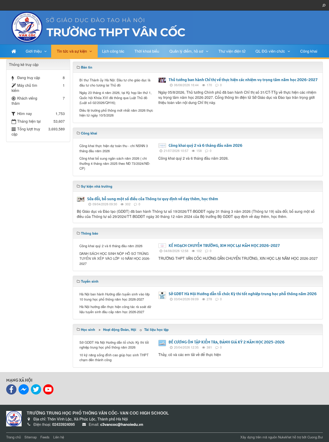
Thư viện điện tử (231, 51)
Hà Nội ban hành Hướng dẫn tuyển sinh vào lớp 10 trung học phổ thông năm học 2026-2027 (114, 297)
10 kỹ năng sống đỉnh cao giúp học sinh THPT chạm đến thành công (114, 357)
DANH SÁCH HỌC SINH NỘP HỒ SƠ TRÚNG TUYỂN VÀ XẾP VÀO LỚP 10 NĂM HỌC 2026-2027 (114, 258)
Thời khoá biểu (146, 51)
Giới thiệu (34, 51)
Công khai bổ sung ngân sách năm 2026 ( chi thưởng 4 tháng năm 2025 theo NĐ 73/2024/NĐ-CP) (114, 163)
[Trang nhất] (13, 51)
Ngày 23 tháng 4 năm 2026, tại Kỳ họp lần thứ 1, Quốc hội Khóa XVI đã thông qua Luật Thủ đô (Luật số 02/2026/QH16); (115, 97)
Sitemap (30, 437)
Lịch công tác (113, 51)
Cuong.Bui (315, 437)
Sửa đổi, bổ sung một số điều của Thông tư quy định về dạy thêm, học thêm (152, 198)
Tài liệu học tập (156, 329)
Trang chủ (13, 437)
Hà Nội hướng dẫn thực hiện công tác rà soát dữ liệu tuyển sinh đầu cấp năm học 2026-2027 (115, 309)
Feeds (45, 437)
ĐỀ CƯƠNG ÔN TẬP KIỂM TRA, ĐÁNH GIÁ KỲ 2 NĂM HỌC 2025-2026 (227, 341)
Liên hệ (58, 437)
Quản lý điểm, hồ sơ (186, 51)
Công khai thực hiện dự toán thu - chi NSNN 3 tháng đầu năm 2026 (113, 148)
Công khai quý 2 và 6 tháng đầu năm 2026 (205, 145)
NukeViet (284, 437)
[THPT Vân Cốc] (99, 27)
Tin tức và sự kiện (72, 51)
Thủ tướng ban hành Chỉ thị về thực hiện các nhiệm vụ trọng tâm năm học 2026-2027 (243, 79)
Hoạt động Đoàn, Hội (119, 329)
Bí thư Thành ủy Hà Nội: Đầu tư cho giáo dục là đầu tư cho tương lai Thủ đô (114, 83)
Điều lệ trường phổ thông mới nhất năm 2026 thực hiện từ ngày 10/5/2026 (116, 113)
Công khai (308, 51)
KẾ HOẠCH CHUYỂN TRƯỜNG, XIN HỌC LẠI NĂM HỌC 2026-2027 (224, 245)
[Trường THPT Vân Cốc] (14, 417)
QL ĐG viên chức (270, 51)
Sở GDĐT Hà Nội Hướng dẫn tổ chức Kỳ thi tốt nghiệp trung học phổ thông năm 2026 (243, 293)
